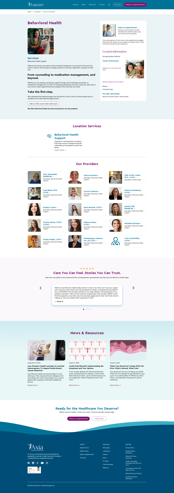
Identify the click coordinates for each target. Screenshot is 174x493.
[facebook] (29, 463)
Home (29, 12)
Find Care (117, 4)
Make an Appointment (135, 5)
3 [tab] (89, 309)
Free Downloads (108, 464)
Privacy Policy (130, 448)
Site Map (128, 444)
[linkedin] (33, 463)
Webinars (106, 468)
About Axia (106, 444)
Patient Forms (84, 448)
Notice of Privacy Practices (131, 457)
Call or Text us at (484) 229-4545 (43, 104)
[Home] (36, 4)
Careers (105, 454)
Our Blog (105, 461)
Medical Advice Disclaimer (130, 452)
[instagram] (47, 463)
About (84, 4)
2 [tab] (86, 309)
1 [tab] (83, 309)
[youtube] (42, 463)
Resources (92, 4)
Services (75, 4)
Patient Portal (84, 451)
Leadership (106, 451)
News (105, 458)
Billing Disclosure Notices (134, 473)
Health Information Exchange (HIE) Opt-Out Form (133, 463)
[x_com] (37, 463)
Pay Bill (82, 444)
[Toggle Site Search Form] (109, 5)
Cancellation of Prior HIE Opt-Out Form (133, 469)
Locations (37, 12)
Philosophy (106, 448)
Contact (102, 4)
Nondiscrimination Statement (131, 477)
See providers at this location (113, 82)
